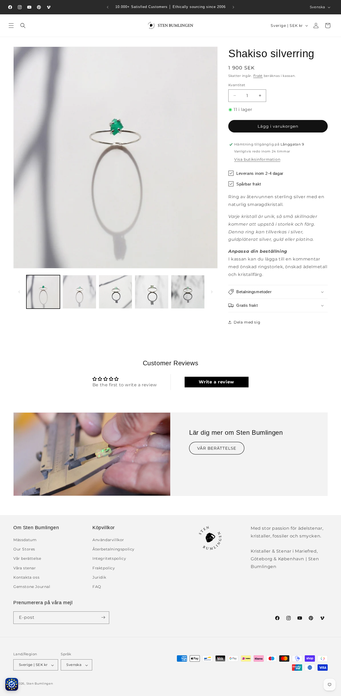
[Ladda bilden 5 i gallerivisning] (188, 292)
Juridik (99, 577)
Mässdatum (24, 540)
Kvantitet (236, 85)
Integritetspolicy (109, 558)
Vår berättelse (27, 558)
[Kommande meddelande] (233, 7)
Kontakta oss (26, 577)
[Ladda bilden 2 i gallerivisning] (79, 292)
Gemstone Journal (31, 587)
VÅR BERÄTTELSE (216, 448)
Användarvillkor (108, 540)
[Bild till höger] (212, 292)
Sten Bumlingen (39, 684)
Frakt (258, 76)
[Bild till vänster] (19, 292)
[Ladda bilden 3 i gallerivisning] (115, 292)
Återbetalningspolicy (113, 549)
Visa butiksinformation (257, 159)
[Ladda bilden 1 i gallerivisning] (43, 292)
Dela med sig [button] (247, 322)
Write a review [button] (216, 381)
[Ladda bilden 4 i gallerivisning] (151, 292)
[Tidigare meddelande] (107, 7)
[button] (11, 25)
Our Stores (24, 549)
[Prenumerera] (103, 617)
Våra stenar (24, 568)
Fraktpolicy (103, 568)
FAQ (96, 587)
